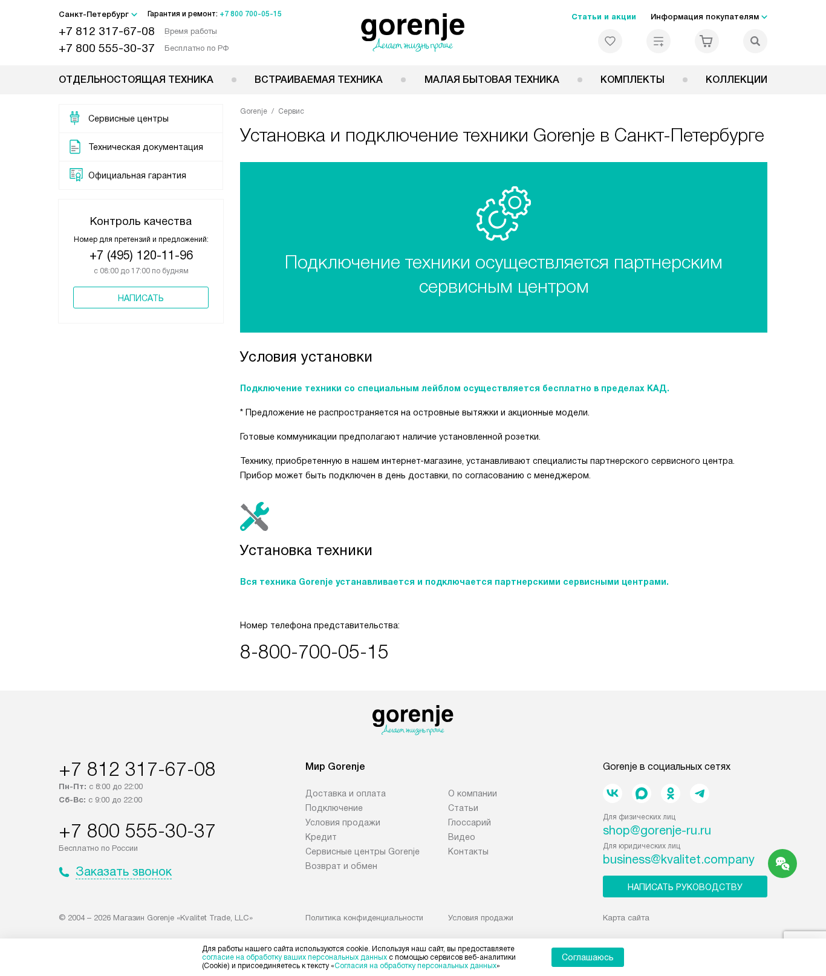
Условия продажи (342, 822)
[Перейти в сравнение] (658, 41)
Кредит (321, 837)
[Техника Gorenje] (413, 32)
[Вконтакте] (612, 793)
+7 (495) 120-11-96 (141, 255)
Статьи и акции (603, 16)
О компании (472, 793)
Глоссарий (469, 822)
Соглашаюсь (588, 957)
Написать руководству (685, 887)
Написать (141, 298)
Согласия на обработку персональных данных (415, 965)
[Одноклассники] (670, 793)
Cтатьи (463, 808)
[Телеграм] (699, 793)
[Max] (641, 793)
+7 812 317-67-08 (107, 31)
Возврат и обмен (341, 866)
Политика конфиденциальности (364, 917)
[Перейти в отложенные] (610, 41)
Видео (461, 837)
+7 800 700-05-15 (251, 14)
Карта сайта (626, 917)
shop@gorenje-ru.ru (657, 830)
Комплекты (632, 79)
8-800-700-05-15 (314, 652)
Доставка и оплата (345, 793)
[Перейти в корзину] (707, 41)
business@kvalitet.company (679, 859)
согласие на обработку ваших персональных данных (294, 957)
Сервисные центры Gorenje (362, 851)
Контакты (468, 851)
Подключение (334, 808)
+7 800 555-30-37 (107, 48)
